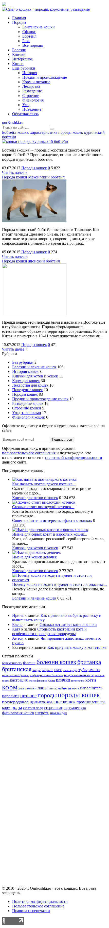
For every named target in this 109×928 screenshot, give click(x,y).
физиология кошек (18, 713)
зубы (82, 669)
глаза (58, 670)
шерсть (42, 712)
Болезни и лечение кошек (34, 367)
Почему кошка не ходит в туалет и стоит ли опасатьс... (59, 584)
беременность (12, 663)
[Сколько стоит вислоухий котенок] (43, 502)
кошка (22, 688)
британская (16, 669)
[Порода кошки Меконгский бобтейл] (34, 221)
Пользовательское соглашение (38, 906)
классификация (38, 680)
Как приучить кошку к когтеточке (76, 647)
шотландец (58, 713)
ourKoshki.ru (12, 122)
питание (28, 695)
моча (75, 688)
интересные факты (15, 675)
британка (89, 661)
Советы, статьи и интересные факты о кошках (52, 520)
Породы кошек (34, 168)
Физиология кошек (28, 417)
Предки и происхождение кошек (40, 399)
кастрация (19, 680)
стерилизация (55, 707)
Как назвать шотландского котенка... (44, 484)
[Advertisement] (54, 805)
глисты (67, 670)
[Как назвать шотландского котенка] (44, 479)
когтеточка (77, 680)
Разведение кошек (27, 403)
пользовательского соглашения (29, 453)
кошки (32, 688)
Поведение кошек (27, 390)
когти (90, 680)
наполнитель (91, 688)
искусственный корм (79, 675)
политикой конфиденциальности (73, 457)
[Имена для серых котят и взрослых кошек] (50, 529)
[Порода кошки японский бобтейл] (34, 313)
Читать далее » (14, 172)
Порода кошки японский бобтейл (31, 261)
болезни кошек (56, 661)
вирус (36, 670)
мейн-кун (64, 688)
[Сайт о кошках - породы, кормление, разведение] (46, 9)
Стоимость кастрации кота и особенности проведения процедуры (49, 631)
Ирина (18, 615)
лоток (53, 688)
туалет (74, 707)
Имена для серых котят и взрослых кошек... (49, 534)
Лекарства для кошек (30, 385)
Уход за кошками (26, 412)
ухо (83, 708)
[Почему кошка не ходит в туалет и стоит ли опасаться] (59, 580)
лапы (43, 687)
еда (74, 670)
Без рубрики (22, 362)
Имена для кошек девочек (34, 557)
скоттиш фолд (33, 708)
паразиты (10, 695)
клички (63, 680)
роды (16, 707)
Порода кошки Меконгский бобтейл (33, 177)
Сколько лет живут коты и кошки (68, 624)
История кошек (25, 371)
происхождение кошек (53, 701)
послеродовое (15, 701)
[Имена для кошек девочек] (36, 552)
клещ (51, 680)
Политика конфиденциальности (40, 901)
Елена (17, 624)
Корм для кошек (26, 380)
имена (94, 669)
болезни (29, 663)
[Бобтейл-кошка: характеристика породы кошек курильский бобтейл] (35, 141)
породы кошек (79, 695)
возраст (47, 670)
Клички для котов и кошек (35, 376)
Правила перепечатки (31, 910)
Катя (16, 629)
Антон (18, 638)
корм (9, 687)
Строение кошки (26, 408)
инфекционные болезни (46, 675)
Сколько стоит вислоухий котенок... (43, 507)
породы (47, 695)
